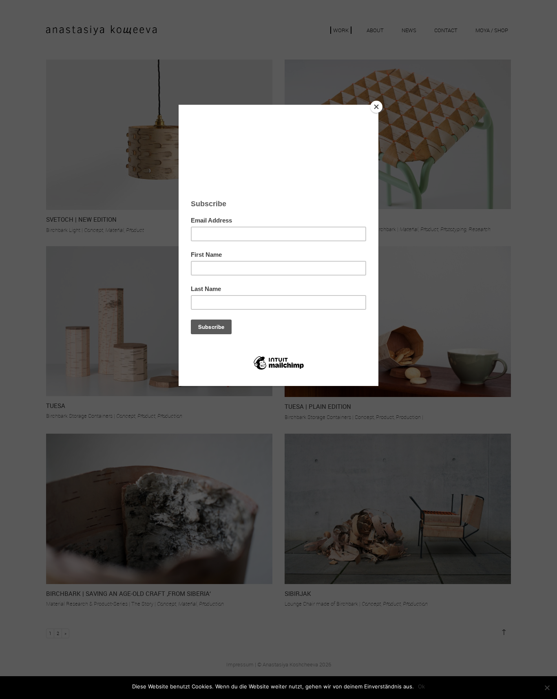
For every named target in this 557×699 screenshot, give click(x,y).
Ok (421, 686)
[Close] (376, 107)
